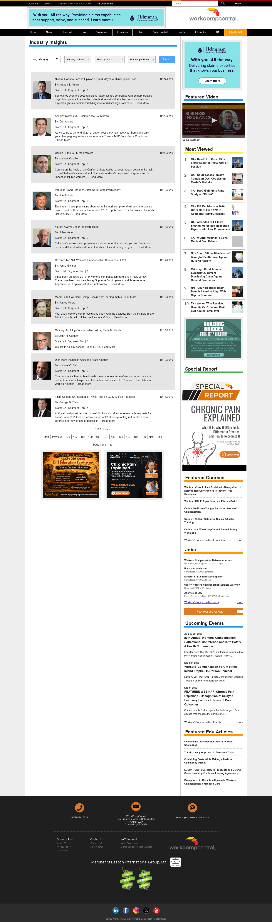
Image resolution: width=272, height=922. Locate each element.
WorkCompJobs (129, 843)
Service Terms (63, 843)
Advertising (96, 846)
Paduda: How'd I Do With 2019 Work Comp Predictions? (88, 190)
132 (113, 437)
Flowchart (67, 32)
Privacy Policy (63, 846)
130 (98, 437)
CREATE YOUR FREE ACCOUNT (74, 3)
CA (217, 32)
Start (46, 437)
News (49, 32)
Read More (142, 103)
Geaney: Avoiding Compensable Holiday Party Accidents (88, 330)
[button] (214, 120)
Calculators (102, 32)
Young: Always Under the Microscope (77, 227)
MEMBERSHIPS (105, 3)
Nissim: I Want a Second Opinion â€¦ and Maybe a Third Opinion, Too (95, 79)
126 (68, 437)
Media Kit (235, 32)
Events (181, 32)
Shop (140, 32)
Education (122, 32)
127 (75, 437)
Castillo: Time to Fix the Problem (74, 153)
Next (151, 437)
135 (136, 437)
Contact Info (96, 843)
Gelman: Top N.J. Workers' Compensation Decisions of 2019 (90, 260)
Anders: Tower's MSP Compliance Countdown (82, 116)
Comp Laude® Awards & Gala (136, 846)
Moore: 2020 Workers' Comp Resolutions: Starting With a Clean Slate (95, 297)
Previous (57, 437)
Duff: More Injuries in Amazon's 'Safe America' (82, 360)
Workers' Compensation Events (202, 722)
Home (33, 32)
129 (90, 437)
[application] (213, 120)
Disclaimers (62, 850)
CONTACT (33, 3)
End (159, 437)
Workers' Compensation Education (204, 540)
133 (121, 437)
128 (83, 437)
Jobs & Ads (200, 32)
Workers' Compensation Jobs (201, 602)
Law (84, 32)
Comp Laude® (160, 32)
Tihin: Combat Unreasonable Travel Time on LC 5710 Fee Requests (95, 396)
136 (143, 437)
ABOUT (48, 3)
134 (128, 437)
